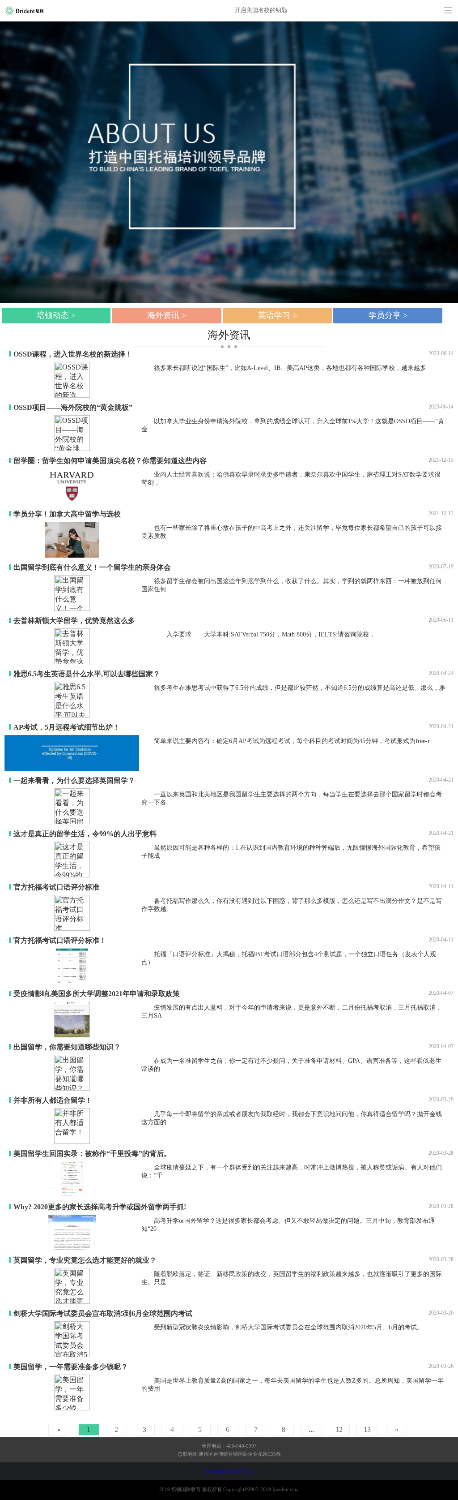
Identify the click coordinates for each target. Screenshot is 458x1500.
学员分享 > (388, 315)
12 (339, 1429)
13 (367, 1429)
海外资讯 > (166, 315)
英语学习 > (277, 315)
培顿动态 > (56, 315)
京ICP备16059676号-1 (229, 1471)
